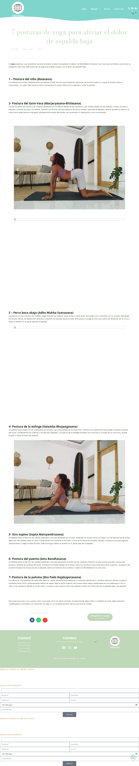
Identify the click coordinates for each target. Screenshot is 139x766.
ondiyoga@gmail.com (24, 651)
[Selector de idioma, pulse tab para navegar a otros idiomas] (134, 12)
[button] (99, 9)
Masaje (94, 9)
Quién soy (119, 9)
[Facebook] (132, 8)
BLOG (107, 9)
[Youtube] (136, 8)
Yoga (83, 9)
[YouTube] (75, 647)
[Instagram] (129, 8)
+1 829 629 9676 (24, 648)
